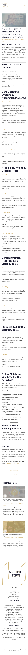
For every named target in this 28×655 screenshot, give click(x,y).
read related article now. (13, 463)
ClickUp (4, 354)
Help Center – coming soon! (14, 598)
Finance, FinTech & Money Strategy (13, 607)
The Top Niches (13, 622)
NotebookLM (6, 212)
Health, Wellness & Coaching (13, 610)
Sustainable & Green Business (13, 619)
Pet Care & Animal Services (13, 615)
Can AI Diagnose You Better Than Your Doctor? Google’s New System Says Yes (13, 501)
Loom (4, 306)
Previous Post (14, 470)
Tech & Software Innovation (13, 621)
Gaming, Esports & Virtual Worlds (13, 609)
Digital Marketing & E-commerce (13, 605)
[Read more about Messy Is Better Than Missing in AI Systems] (13, 526)
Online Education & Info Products (13, 614)
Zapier (4, 129)
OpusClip (5, 287)
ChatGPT (5, 175)
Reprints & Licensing (14, 596)
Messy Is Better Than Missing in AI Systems (12, 535)
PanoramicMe (6, 102)
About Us (14, 591)
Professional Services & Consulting (13, 617)
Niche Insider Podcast (13, 612)
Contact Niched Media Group (14, 592)
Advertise (14, 594)
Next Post (14, 474)
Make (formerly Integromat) (11, 150)
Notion (4, 334)
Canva (4, 268)
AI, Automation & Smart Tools (9, 39)
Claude (4, 194)
